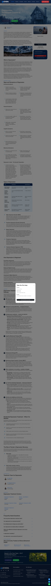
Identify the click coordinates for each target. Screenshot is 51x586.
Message (18, 294)
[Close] (34, 285)
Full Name (18, 287)
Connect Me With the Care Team (25, 299)
